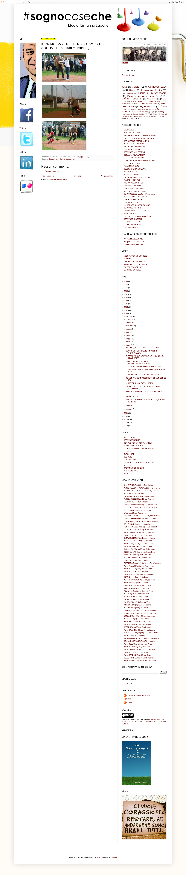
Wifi (123, 118)
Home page (77, 176)
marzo (128, 345)
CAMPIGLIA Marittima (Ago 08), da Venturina (140, 610)
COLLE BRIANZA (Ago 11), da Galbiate (138, 524)
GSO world (152, 99)
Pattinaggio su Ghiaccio (146, 109)
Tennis (155, 114)
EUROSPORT (129, 454)
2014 (126, 307)
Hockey (164, 99)
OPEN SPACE (129, 684)
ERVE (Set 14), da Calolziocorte (135, 513)
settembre (130, 326)
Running (161, 112)
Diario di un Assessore (67, 159)
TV (149, 114)
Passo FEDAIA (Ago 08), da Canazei (137, 622)
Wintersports (131, 119)
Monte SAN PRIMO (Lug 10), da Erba (137, 555)
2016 (126, 301)
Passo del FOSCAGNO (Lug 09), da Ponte (139, 580)
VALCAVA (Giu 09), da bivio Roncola (137, 594)
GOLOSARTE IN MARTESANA (135, 169)
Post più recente (48, 176)
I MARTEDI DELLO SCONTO (134, 188)
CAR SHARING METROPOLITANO (136, 141)
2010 (126, 416)
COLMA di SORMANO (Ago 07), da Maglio (139, 641)
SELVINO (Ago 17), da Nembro (135, 493)
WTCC (126, 474)
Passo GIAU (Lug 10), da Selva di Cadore (139, 544)
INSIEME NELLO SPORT (133, 202)
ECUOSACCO (129, 130)
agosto (128, 329)
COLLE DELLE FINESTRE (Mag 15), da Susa (140, 507)
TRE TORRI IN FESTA (132, 149)
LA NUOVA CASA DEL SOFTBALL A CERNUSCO (144, 375)
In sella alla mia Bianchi (134, 101)
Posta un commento (52, 171)
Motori (133, 107)
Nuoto (133, 109)
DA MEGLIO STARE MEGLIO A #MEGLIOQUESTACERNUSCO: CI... (140, 362)
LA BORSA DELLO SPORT (133, 200)
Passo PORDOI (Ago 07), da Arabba (137, 647)
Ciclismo (132, 90)
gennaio (129, 409)
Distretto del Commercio (132, 99)
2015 (126, 304)
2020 (126, 288)
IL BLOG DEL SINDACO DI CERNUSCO (138, 462)
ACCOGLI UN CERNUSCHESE (135, 256)
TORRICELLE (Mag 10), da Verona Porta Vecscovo (142, 563)
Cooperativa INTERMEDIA (133, 244)
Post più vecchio (107, 176)
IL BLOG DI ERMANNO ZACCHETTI (139, 695)
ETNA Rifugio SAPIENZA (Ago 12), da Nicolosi (141, 521)
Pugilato (134, 112)
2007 (126, 426)
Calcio (135, 86)
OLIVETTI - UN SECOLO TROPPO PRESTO (140, 160)
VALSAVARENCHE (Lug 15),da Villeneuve (139, 496)
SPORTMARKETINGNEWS (134, 468)
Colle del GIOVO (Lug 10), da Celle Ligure (139, 549)
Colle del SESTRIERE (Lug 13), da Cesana (140, 519)
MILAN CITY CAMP (131, 172)
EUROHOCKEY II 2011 (132, 270)
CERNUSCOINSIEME (132, 440)
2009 (126, 419)
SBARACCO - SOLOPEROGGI (135, 191)
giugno (129, 335)
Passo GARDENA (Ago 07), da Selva (137, 655)
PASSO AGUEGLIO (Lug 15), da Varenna (139, 499)
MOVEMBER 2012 (130, 259)
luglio (128, 332)
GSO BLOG (128, 457)
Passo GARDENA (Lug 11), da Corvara (138, 535)
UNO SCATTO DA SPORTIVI (134, 147)
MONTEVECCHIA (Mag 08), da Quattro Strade (141, 633)
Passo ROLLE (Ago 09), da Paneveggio (138, 569)
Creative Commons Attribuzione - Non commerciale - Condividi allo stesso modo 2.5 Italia (144, 721)
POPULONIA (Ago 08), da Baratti (136, 608)
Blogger (114, 857)
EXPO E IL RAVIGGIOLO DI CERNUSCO (139, 138)
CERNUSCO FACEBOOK (133, 219)
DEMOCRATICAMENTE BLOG (135, 446)
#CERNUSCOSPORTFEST (134, 183)
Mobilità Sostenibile (149, 104)
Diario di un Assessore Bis (143, 96)
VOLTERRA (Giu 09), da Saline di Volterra (139, 591)
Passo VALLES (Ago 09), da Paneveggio (139, 566)
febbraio (129, 406)
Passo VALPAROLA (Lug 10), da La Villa (138, 546)
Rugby (152, 112)
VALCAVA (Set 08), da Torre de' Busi (137, 602)
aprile (128, 342)
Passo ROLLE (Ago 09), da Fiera (136, 571)
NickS (99, 857)
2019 (126, 291)
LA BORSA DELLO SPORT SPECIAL (137, 177)
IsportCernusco (155, 101)
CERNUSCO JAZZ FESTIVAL (134, 152)
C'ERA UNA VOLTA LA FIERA (134, 155)
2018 (126, 294)
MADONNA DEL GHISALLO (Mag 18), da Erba (141, 491)
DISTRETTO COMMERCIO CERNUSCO (138, 448)
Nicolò (128, 699)
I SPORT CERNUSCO (132, 227)
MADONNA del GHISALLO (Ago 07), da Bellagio (141, 638)
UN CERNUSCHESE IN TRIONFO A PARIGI (140, 135)
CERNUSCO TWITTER (132, 208)
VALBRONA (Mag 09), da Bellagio (136, 599)
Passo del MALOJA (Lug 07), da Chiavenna (140, 661)
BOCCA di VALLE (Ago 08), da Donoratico (139, 616)
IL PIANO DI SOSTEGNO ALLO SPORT (138, 216)
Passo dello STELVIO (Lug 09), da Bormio (139, 574)
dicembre (129, 316)
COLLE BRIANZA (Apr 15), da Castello (138, 510)
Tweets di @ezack (128, 75)
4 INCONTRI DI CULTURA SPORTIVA (139, 383)
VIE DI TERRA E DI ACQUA (134, 144)
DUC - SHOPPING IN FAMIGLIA (135, 197)
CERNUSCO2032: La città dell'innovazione (140, 194)
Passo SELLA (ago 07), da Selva (136, 652)
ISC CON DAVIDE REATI (133, 267)
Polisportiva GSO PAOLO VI (134, 242)
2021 (126, 285)
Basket (124, 87)
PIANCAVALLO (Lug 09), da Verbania (137, 585)
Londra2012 (135, 104)
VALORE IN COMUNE (132, 180)
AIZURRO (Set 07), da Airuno (134, 635)
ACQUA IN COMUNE (131, 174)
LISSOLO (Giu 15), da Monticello (136, 502)
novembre (130, 319)
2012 (126, 313)
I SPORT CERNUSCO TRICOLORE (137, 205)
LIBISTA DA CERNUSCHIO (134, 158)
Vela (130, 116)
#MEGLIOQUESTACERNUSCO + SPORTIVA (142, 348)
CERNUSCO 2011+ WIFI (133, 222)
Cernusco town (54, 159)
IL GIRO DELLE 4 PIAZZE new (135, 211)
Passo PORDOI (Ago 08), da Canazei (137, 624)
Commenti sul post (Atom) (58, 180)
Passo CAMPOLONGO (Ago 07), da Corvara (140, 649)
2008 (126, 423)
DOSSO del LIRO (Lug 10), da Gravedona (139, 552)
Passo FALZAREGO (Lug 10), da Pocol (138, 541)
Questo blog (143, 112)
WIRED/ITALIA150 (130, 213)
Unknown (129, 702)
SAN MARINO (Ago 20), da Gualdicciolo (138, 485)
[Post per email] (87, 157)
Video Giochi (139, 116)
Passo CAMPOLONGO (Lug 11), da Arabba (139, 532)
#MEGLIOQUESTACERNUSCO (135, 262)
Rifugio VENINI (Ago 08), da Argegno (137, 605)
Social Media (126, 114)
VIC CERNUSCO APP (132, 163)
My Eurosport (147, 106)
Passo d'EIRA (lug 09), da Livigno (136, 583)
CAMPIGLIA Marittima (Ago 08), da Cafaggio (140, 613)
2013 (126, 310)
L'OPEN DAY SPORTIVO (133, 225)
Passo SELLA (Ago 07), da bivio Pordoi (138, 644)
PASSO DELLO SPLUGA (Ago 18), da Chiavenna (142, 488)
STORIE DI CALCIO (131, 471)
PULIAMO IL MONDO (131, 166)
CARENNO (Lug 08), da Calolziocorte (138, 627)
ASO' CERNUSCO (130, 437)
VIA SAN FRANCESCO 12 (133, 239)
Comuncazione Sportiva (151, 90)
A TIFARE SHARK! (132, 397)
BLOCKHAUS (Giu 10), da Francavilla (138, 557)
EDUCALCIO (128, 451)
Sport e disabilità (138, 114)
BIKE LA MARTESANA (132, 133)
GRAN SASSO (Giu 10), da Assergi (136, 560)
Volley (162, 116)
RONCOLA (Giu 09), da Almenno (136, 597)
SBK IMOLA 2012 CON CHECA (135, 264)
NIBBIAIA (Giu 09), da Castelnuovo (136, 588)
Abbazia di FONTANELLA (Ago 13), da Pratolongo (142, 516)
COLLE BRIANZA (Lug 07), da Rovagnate (139, 658)
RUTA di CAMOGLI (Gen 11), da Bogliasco (139, 538)
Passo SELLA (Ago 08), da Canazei (137, 619)
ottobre (129, 323)
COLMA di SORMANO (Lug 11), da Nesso (139, 530)
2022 (126, 282)
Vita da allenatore (151, 116)
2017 (126, 297)
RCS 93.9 (127, 465)
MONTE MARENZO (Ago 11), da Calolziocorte (141, 527)
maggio (129, 339)
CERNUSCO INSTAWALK (133, 186)
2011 (126, 413)
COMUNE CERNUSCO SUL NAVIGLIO (138, 443)
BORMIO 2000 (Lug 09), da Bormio (137, 577)
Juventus (125, 104)
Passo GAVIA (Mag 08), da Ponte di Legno (139, 630)
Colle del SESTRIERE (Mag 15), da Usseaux (140, 505)
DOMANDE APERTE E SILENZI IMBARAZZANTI (143, 366)
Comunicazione (127, 93)
